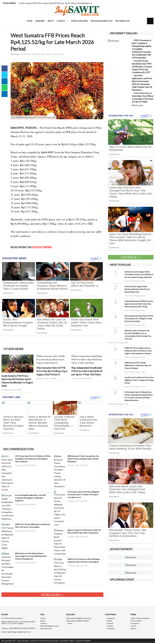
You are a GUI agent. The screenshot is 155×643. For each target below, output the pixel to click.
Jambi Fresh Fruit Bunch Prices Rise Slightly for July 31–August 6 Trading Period (139, 380)
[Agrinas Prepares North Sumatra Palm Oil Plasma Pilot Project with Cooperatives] (60, 542)
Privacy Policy (136, 621)
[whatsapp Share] (5, 88)
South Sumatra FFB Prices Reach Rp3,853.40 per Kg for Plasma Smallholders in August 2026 (62, 3)
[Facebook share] (5, 68)
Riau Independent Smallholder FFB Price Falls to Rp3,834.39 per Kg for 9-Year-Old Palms (86, 371)
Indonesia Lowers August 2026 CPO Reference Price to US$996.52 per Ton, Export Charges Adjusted (139, 274)
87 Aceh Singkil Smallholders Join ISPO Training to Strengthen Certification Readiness (30, 498)
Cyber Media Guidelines (140, 618)
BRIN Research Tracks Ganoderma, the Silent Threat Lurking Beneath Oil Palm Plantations (83, 459)
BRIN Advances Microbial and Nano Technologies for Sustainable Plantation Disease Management (31, 556)
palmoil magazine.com (49, 626)
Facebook (110, 629)
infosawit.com (122, 21)
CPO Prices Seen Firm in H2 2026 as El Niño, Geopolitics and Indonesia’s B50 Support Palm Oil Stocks (33, 459)
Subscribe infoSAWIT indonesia (78, 618)
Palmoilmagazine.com (101, 21)
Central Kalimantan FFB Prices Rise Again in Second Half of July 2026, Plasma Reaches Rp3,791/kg (139, 304)
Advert (133, 629)
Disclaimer (135, 623)
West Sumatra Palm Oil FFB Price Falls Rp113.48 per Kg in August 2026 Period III (52, 371)
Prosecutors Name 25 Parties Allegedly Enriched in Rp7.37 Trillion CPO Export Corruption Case (83, 494)
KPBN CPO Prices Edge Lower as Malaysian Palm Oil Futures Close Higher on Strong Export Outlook (138, 351)
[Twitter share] (5, 75)
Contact (61, 21)
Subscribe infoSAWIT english (77, 621)
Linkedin (110, 623)
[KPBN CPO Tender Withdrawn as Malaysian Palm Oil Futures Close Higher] (8, 536)
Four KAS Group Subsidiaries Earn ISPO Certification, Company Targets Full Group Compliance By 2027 (142, 67)
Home (29, 21)
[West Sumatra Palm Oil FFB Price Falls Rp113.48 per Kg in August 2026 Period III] (52, 359)
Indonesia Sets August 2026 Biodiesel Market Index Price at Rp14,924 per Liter (137, 289)
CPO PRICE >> (131, 257)
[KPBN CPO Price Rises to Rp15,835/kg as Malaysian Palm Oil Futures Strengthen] (60, 571)
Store (70, 623)
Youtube (109, 626)
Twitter (109, 621)
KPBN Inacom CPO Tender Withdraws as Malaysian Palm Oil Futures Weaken (138, 365)
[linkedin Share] (5, 81)
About (51, 21)
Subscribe (40, 21)
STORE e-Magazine (79, 21)
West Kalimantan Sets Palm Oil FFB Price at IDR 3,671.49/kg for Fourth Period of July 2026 (139, 318)
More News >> (52, 594)
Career (133, 626)
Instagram (110, 618)
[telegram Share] (5, 94)
